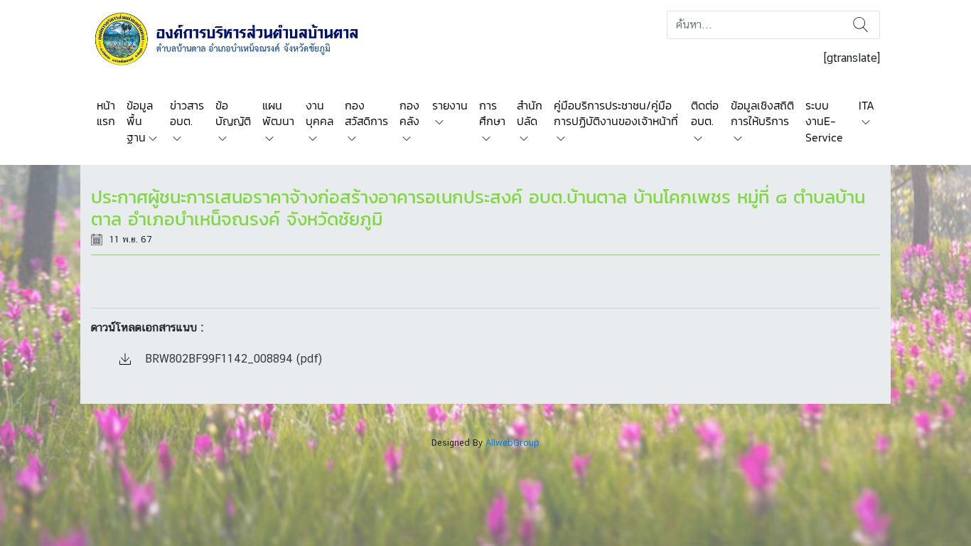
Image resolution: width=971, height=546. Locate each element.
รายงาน (450, 105)
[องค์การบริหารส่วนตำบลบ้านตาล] (236, 38)
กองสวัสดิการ (366, 113)
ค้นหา (860, 24)
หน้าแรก (106, 113)
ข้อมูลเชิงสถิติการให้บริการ (762, 113)
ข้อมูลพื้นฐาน (140, 121)
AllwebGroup (513, 442)
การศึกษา (492, 113)
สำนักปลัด (529, 113)
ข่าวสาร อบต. (187, 113)
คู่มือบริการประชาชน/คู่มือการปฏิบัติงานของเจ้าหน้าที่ (616, 113)
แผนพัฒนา (278, 113)
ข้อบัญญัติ (233, 113)
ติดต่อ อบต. (705, 113)
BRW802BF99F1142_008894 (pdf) (231, 358)
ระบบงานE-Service (824, 121)
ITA (866, 105)
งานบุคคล (319, 113)
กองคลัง (409, 113)
